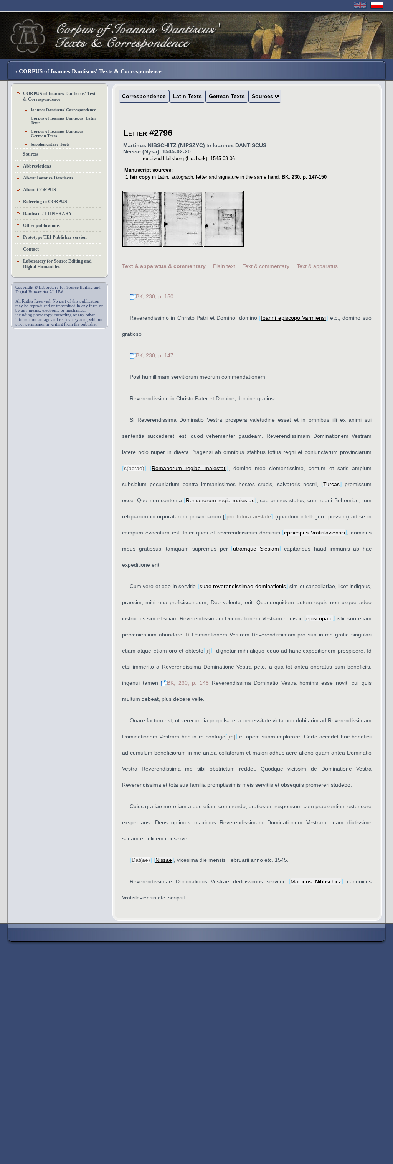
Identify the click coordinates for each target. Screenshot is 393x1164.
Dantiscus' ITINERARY (47, 213)
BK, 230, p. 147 (154, 355)
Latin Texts (187, 96)
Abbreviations (37, 166)
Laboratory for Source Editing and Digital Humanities (57, 264)
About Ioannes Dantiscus (48, 178)
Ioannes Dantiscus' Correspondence (63, 109)
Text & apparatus (317, 266)
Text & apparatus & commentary (164, 266)
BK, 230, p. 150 (154, 296)
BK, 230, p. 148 (188, 683)
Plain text (224, 266)
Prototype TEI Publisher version (55, 237)
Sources (30, 154)
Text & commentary (266, 266)
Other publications (41, 225)
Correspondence (144, 96)
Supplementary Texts (50, 144)
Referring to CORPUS (45, 201)
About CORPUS (39, 189)
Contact (31, 249)
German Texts (227, 96)
